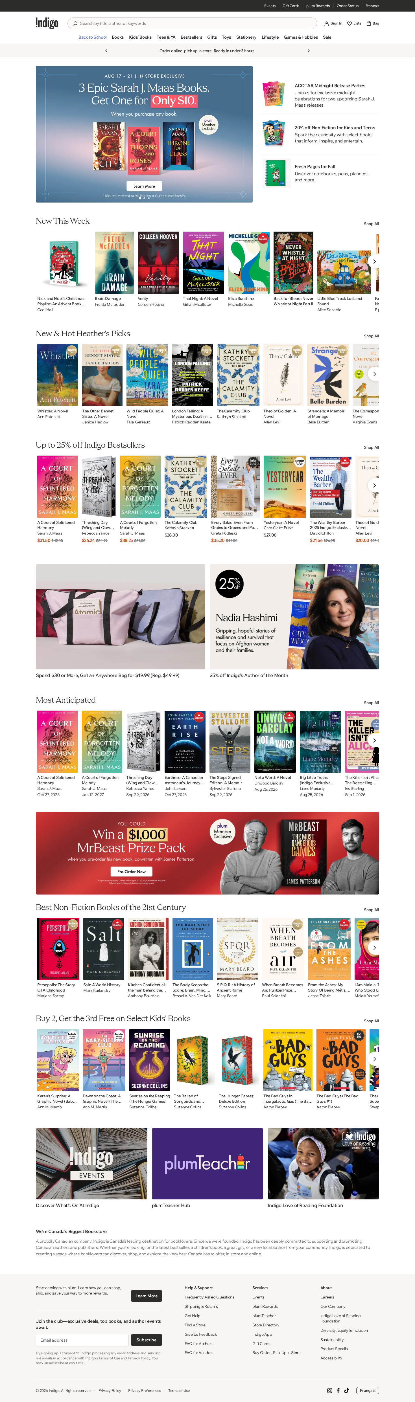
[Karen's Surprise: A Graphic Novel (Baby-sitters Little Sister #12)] (58, 1060)
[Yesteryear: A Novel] (285, 487)
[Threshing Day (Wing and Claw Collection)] (99, 487)
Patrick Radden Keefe (191, 422)
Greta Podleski (224, 533)
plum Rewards (318, 5)
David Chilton (321, 533)
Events (270, 5)
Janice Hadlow (95, 422)
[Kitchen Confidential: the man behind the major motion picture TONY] (148, 949)
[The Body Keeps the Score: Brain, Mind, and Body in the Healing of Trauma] (192, 949)
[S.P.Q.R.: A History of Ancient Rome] (237, 949)
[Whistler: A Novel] (57, 375)
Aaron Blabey (275, 1107)
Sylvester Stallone (225, 788)
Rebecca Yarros (96, 533)
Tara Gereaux (138, 422)
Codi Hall (45, 309)
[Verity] (158, 263)
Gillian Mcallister (197, 304)
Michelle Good (240, 304)
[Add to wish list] (85, 288)
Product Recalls (334, 1348)
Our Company (333, 1306)
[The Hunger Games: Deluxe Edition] (239, 1060)
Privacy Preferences (144, 1390)
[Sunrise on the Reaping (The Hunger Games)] (149, 1060)
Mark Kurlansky (97, 990)
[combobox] (196, 23)
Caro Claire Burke (279, 528)
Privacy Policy (110, 1390)
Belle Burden (318, 422)
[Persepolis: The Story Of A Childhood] (58, 949)
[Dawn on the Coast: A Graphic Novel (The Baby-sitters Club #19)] (104, 1060)
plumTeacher (264, 1315)
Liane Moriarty (312, 788)
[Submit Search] (75, 24)
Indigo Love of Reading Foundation (340, 1318)
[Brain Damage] (114, 263)
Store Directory (265, 1325)
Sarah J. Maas (49, 533)
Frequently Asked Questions (209, 1297)
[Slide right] (243, 134)
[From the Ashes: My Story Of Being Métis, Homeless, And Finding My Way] (329, 949)
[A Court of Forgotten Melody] (140, 487)
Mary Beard (227, 996)
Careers (327, 1297)
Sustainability (332, 1339)
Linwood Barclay (268, 783)
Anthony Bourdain (144, 996)
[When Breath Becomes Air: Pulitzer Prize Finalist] (283, 949)
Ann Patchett (48, 416)
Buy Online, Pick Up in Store (276, 1352)
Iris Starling (354, 788)
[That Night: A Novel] (203, 263)
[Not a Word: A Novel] (275, 742)
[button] (92, 39)
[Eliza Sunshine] (249, 263)
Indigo (54, 1390)
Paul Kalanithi (273, 996)
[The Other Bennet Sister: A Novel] (102, 375)
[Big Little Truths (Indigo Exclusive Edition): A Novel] (320, 742)
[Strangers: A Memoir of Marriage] (328, 375)
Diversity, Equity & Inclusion (344, 1330)
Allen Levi (271, 422)
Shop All (371, 223)
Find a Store (195, 1325)
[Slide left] (45, 134)
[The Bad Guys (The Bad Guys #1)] (341, 1060)
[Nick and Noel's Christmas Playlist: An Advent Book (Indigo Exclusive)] (64, 263)
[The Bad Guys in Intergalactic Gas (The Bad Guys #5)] (288, 1060)
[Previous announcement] (106, 50)
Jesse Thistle (319, 996)
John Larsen (175, 788)
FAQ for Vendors (199, 1352)
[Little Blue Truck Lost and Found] (344, 263)
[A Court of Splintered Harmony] (57, 487)
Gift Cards (291, 5)
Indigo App (262, 1334)
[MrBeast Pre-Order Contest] (207, 853)
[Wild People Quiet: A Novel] (147, 375)
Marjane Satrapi (51, 996)
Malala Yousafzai (369, 996)
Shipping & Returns (201, 1306)
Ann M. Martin (49, 1107)
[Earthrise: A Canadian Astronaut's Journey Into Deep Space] (185, 742)
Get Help (192, 1315)
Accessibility (331, 1358)
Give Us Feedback (201, 1334)
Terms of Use (179, 1390)
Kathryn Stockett (232, 416)
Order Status (348, 5)
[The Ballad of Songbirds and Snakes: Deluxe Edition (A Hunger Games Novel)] (194, 1060)
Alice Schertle (329, 309)
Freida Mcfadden (110, 304)
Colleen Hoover (151, 304)
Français (372, 5)
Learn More (147, 1295)
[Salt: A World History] (103, 949)
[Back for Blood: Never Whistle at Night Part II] (293, 263)
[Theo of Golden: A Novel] (283, 375)
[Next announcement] (308, 50)
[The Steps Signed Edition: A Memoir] (230, 742)
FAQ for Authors (199, 1343)
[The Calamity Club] (238, 375)
